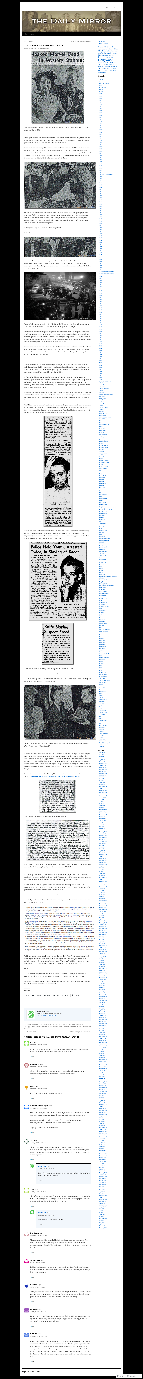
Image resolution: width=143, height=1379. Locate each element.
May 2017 (101, 962)
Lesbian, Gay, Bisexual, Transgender (108, 576)
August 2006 (102, 1207)
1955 (100, 260)
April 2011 (102, 1101)
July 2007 (101, 1186)
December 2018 (103, 926)
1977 (100, 305)
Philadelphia (102, 644)
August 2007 (102, 1184)
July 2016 (101, 981)
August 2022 (102, 843)
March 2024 (102, 807)
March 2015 (102, 1012)
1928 (100, 208)
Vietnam (101, 724)
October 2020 (102, 885)
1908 (100, 169)
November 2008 (103, 1156)
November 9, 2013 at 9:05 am (38, 1108)
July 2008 (101, 1163)
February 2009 (103, 1150)
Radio (100, 655)
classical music (103, 453)
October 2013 (102, 1044)
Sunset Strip (102, 701)
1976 (100, 303)
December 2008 (103, 1154)
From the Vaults (103, 513)
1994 (100, 337)
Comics (115, 53)
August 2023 (102, 820)
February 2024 (103, 809)
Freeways (101, 506)
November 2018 (103, 928)
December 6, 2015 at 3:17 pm (38, 1235)
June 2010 (101, 1120)
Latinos (101, 572)
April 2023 (102, 828)
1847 (100, 100)
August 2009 (102, 1138)
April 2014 (102, 1032)
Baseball (101, 411)
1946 (100, 243)
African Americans (104, 388)
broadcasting (102, 430)
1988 (100, 326)
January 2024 (102, 811)
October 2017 (102, 953)
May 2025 (101, 780)
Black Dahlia (45, 1024)
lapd (67, 1026)
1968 (100, 288)
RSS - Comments (103, 43)
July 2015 (101, 1004)
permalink (27, 1028)
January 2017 (102, 970)
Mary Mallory (108, 64)
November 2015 (103, 996)
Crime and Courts (103, 466)
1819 (100, 97)
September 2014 (103, 1023)
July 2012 (101, 1072)
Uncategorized (102, 72)
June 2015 (101, 1006)
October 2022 (102, 839)
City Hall (101, 449)
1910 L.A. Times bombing (106, 174)
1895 (100, 146)
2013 (100, 362)
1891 (100, 140)
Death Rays (102, 472)
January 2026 (102, 765)
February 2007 (103, 1195)
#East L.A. (102, 80)
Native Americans (103, 618)
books (100, 422)
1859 (100, 108)
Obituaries (101, 625)
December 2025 (103, 767)
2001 (100, 345)
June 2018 (101, 938)
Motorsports (102, 610)
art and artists (109, 49)
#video (101, 91)
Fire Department (103, 494)
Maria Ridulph (103, 591)
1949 (100, 248)
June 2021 (101, 870)
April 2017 (102, 964)
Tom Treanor (102, 710)
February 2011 (103, 1104)
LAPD (68, 1024)
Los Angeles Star (103, 583)
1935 (100, 222)
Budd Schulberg (103, 434)
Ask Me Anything (103, 407)
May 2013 (101, 1053)
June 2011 (101, 1097)
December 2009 (103, 1131)
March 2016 (102, 989)
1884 (100, 127)
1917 (100, 188)
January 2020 (102, 902)
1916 (100, 186)
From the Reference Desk (105, 510)
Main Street (102, 589)
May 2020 (101, 894)
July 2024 (101, 799)
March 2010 (102, 1125)
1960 (100, 269)
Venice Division (103, 722)
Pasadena (101, 638)
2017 (100, 369)
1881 (100, 121)
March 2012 (102, 1080)
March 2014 (102, 1034)
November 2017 (103, 951)
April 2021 (102, 873)
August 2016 (102, 979)
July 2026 (101, 754)
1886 (100, 131)
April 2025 (102, 782)
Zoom (100, 744)
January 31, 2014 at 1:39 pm (38, 1192)
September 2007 (103, 1182)
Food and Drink (103, 498)
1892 (100, 142)
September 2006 (103, 1205)
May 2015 (101, 1008)
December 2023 (103, 813)
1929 (100, 210)
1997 (100, 341)
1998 (100, 343)
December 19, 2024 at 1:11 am (39, 1336)
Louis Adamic (102, 587)
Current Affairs (103, 468)
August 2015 (102, 1002)
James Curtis (102, 555)
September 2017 (103, 955)
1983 (100, 316)
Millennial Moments (104, 606)
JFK (100, 557)
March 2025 (102, 784)
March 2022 (102, 852)
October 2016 (102, 976)
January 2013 (102, 1061)
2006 (100, 350)
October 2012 (102, 1067)
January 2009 (102, 1152)
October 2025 (102, 771)
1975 (100, 301)
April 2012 (102, 1078)
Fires (100, 496)
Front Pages (102, 515)
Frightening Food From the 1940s (107, 508)
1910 (100, 172)
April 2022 (102, 851)
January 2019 (102, 924)
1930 (100, 212)
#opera (101, 89)
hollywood (63, 1026)
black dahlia (53, 1026)
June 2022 (101, 847)
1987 (100, 324)
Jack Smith (102, 553)
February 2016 (103, 991)
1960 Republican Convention (106, 273)
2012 (100, 360)
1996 (100, 339)
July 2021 (101, 868)
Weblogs (101, 731)
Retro (100, 665)
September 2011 (103, 1091)
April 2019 (102, 919)
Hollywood (63, 1024)
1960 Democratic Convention (106, 271)
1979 (100, 309)
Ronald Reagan (103, 676)
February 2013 (103, 1059)
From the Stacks (103, 511)
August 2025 (102, 775)
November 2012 (103, 1065)
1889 (100, 136)
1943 (39, 1024)
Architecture (101, 49)
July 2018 (101, 936)
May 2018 (101, 940)
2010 (100, 358)
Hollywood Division (104, 538)
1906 (100, 165)
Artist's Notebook (103, 404)
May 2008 (101, 1167)
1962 (100, 277)
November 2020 (103, 883)
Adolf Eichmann (103, 385)
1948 (100, 246)
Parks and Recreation (104, 637)
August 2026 (102, 752)
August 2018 (102, 934)
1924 (100, 201)
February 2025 (103, 786)
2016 (100, 368)
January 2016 (102, 993)
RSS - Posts (102, 41)
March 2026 (102, 762)
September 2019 (103, 909)
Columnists (106, 52)
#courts (100, 47)
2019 (100, 373)
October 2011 (102, 1089)
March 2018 (102, 943)
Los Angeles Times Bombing (106, 585)
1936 (100, 224)
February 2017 (103, 968)
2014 (100, 364)
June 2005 (101, 1220)
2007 (100, 352)
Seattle (101, 686)
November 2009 (103, 1133)
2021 (100, 377)
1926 (100, 205)
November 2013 (103, 1042)
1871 (100, 116)
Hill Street (101, 532)
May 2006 (101, 1212)
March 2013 (102, 1057)
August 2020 (102, 888)
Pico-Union (102, 648)
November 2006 (103, 1201)
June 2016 (101, 983)
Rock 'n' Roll (102, 673)
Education (101, 479)
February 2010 (103, 1127)
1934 (100, 220)
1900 (100, 153)
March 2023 (102, 830)
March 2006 (102, 1216)
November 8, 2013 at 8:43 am (38, 1088)
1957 (100, 263)
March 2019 (102, 921)
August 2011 (102, 1093)
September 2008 (103, 1159)
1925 (100, 203)
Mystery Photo (113, 66)
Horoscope (102, 544)
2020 (100, 375)
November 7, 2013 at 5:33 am (38, 1045)
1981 (100, 313)
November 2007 (103, 1178)
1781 (100, 95)
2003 (100, 347)
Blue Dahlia (102, 419)
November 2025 (103, 769)
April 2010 (102, 1123)
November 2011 (103, 1087)
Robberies (101, 671)
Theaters (101, 707)
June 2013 (101, 1051)
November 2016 (103, 974)
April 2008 (102, 1169)
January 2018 (102, 947)
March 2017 (102, 966)
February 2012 (103, 1082)
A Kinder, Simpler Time (105, 381)
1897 (100, 148)
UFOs (100, 718)
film (58, 1026)
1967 (100, 286)
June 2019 (101, 915)
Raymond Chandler (104, 657)
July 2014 (101, 1027)
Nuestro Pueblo (103, 623)
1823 (100, 99)
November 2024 (103, 792)
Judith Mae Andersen (104, 561)
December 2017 (103, 949)
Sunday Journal (103, 699)
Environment (102, 483)
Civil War (101, 451)
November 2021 (103, 860)
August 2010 (102, 1116)
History (101, 534)
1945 (100, 241)
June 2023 (101, 824)
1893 (100, 144)
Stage (100, 693)
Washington (102, 727)
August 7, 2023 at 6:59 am (37, 1287)
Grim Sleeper (102, 523)
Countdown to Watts (104, 462)
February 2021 (103, 877)
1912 (100, 178)
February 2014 (103, 1036)
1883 (100, 125)
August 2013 (102, 1048)
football (101, 500)
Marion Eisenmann (104, 593)
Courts (101, 464)
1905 (100, 163)
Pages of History (103, 631)
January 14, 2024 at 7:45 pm (38, 1311)
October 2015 (102, 998)
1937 (100, 225)
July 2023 (101, 822)
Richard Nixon (103, 669)
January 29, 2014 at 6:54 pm (38, 1143)
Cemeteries (102, 438)
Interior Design (103, 551)
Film (58, 1024)
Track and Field (103, 712)
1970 (100, 292)
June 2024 (101, 801)
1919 (100, 191)
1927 (100, 207)
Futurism (101, 517)
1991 (100, 332)
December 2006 (103, 1199)
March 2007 (102, 1193)
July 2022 (101, 845)
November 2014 (103, 1019)
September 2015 (103, 1000)
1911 (100, 176)
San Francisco (102, 682)
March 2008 (102, 1171)
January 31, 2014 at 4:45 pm (46, 1215)
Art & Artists (102, 398)
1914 (100, 182)
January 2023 (102, 834)
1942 (100, 235)
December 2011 (103, 1085)
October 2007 (102, 1180)
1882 (100, 123)
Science (101, 684)
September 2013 (103, 1046)
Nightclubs (102, 621)
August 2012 (102, 1070)
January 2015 (102, 1015)
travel (100, 716)
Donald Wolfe (102, 476)
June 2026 (101, 756)
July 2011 (101, 1095)
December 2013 (103, 1040)
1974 (100, 299)
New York (102, 619)
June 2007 (101, 1188)
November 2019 (103, 905)
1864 (100, 114)
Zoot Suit (101, 746)
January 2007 (102, 1197)
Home (26, 34)
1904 (100, 161)
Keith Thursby (103, 563)
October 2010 (102, 1112)
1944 (108, 47)
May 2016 (101, 985)
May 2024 (101, 803)
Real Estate (102, 659)
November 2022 (103, 837)
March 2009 (102, 1148)
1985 (100, 320)
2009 (100, 356)
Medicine (101, 601)
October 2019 (102, 907)
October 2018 (102, 930)
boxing (101, 426)
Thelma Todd (102, 708)
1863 (100, 112)
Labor (100, 566)
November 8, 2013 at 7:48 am (38, 1067)
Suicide (101, 697)
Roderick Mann (103, 674)
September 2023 (103, 818)
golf (100, 521)
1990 (100, 330)
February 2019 (103, 923)
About (32, 34)
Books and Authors (108, 51)
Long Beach (102, 582)
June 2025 (101, 779)
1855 (100, 106)
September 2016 (103, 977)
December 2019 (103, 904)
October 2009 (102, 1135)
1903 (100, 159)
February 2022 (103, 854)
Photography (108, 68)
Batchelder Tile (103, 413)
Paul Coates (101, 68)
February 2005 (103, 1228)
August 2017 (102, 957)
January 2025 (102, 788)
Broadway (101, 432)
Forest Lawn (102, 502)
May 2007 (101, 1190)
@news (101, 379)
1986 (100, 322)
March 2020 (102, 898)
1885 (100, 129)
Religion (101, 663)
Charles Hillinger (103, 441)
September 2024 (103, 796)
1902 (100, 157)
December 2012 (103, 1063)
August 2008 (102, 1161)
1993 (100, 335)
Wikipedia (101, 735)
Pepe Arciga (102, 642)
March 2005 (102, 1226)
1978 (100, 307)
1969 (100, 290)
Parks (100, 635)
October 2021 (102, 862)
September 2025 (103, 773)
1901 (100, 155)
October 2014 (102, 1021)
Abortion (101, 383)
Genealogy (102, 519)
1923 (100, 199)
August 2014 (102, 1025)
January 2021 (102, 879)
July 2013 (101, 1049)
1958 (100, 265)
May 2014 (101, 1031)
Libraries (101, 578)
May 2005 (101, 1222)
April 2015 (102, 1010)
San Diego (102, 678)
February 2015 (103, 1013)
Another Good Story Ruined (106, 394)
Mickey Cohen (103, 602)
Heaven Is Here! (103, 530)
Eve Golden (102, 487)
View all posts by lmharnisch (46, 1015)
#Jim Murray (102, 87)
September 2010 (103, 1114)
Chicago (101, 443)
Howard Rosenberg (104, 547)
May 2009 (101, 1144)
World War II (35, 1026)
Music (106, 66)
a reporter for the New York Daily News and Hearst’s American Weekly (54, 776)
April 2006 (102, 1214)
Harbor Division (103, 527)
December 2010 (103, 1108)
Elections (101, 481)
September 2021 (103, 864)
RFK (100, 667)
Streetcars (104, 70)
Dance (100, 470)
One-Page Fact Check (104, 629)
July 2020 (101, 890)
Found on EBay (103, 504)
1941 (100, 233)
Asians (101, 405)
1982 (100, 314)
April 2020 (102, 896)
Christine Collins (103, 447)
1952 (100, 254)
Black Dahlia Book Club (105, 417)
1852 (100, 102)
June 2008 (101, 1165)
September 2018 (103, 932)
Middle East (102, 604)
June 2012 (101, 1074)
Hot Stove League (103, 546)
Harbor (101, 525)
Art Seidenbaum (103, 402)
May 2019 (101, 917)
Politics (114, 68)
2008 (100, 354)
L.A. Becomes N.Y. (30, 41)
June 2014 (101, 1029)
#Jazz (100, 85)
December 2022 (103, 835)
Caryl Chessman (103, 436)
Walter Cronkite (103, 726)
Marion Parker (103, 595)
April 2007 (102, 1192)
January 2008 (102, 1174)
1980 (100, 311)
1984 (100, 318)
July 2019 (101, 913)
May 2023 (101, 826)
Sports (99, 70)
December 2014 (103, 1017)
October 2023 (102, 816)
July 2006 (101, 1209)
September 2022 (103, 841)
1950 (100, 250)
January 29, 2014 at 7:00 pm (46, 1168)
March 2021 (102, 875)
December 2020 (103, 881)
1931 (100, 214)
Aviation (101, 409)
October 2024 (102, 794)
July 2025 (101, 777)
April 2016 (102, 987)
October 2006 (102, 1203)
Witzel (100, 737)
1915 (100, 184)
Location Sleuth (103, 580)
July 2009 (101, 1140)
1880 (100, 119)
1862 (100, 110)
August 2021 (102, 866)
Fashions (101, 491)
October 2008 (102, 1157)
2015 (100, 366)
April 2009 (102, 1146)
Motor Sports (102, 608)
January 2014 (102, 1038)
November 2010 (103, 1110)
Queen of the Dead (104, 654)
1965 (100, 282)
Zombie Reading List (104, 743)
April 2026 (102, 760)
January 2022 (102, 856)
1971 (100, 294)
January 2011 (102, 1106)
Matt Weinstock (103, 599)
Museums (101, 612)
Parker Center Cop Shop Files (106, 633)
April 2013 (102, 1055)
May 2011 (101, 1099)
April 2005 (102, 1224)
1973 (100, 297)
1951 (100, 252)
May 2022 (101, 849)
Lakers (101, 568)
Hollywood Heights (103, 62)
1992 (100, 333)
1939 (100, 229)
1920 (100, 193)
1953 (100, 256)
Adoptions (102, 386)
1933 (100, 218)
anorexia (101, 392)
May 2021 (101, 871)
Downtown (112, 55)
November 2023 (103, 815)
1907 (104, 47)
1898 (100, 150)
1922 (100, 197)
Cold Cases (53, 1024)
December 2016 (103, 972)
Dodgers (101, 474)
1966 (100, 284)
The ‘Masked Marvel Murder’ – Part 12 (44, 45)
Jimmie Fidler (102, 559)
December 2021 (103, 858)
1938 (100, 227)
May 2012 (101, 1076)
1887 (100, 133)
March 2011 (102, 1102)
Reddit (101, 661)
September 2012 (103, 1068)
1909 (100, 171)
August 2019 (102, 911)
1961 (100, 275)
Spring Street (102, 691)
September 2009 (103, 1137)
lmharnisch (46, 48)
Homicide (112, 62)
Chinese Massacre (103, 445)
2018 (100, 371)
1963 (100, 279)
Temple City (102, 705)
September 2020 (103, 887)
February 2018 (103, 945)
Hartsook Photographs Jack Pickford (80, 41)
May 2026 (101, 758)
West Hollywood (103, 733)
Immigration (102, 549)
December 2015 (103, 995)
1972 (100, 296)
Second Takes (102, 688)
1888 (100, 135)
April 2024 (102, 805)
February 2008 (103, 1173)
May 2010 (101, 1121)
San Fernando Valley (104, 680)
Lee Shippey (102, 574)
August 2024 (102, 798)
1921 (100, 195)
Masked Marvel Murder (76, 1026)
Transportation (112, 70)
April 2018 (102, 941)
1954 (100, 258)
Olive (100, 627)
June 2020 (101, 892)
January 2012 (102, 1084)
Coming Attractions (104, 460)
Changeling (102, 440)
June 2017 (101, 960)
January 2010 (102, 1129)
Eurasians (101, 485)
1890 (100, 138)
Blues (100, 421)
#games (101, 82)
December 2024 (103, 790)
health (100, 529)
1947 (111, 47)
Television (101, 703)
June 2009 (101, 1142)
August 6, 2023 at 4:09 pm (37, 1262)
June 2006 (101, 1210)
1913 (100, 180)
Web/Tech (101, 729)
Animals (101, 390)
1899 (100, 152)
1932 (100, 216)
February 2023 (103, 832)
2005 (100, 349)
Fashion (101, 489)
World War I (102, 739)
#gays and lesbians (104, 83)
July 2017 (101, 959)
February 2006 (103, 1218)
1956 (100, 261)
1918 (100, 189)
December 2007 (103, 1176)
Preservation (102, 652)
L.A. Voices (102, 565)
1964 (100, 280)
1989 (100, 328)
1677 (100, 93)
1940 (100, 231)
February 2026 (103, 763)
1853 (100, 104)
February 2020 (103, 900)
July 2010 (101, 1118)
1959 (100, 267)
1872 (100, 117)
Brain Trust (102, 428)
